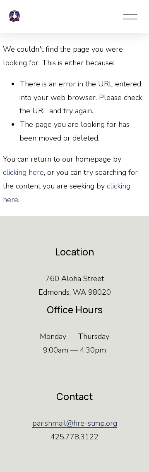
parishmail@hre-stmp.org (74, 423)
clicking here (23, 172)
